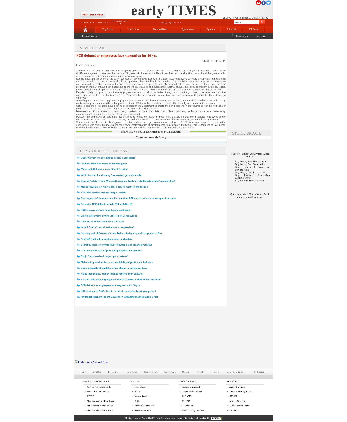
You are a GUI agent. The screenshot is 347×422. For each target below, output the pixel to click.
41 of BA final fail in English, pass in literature (106, 239)
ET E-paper (259, 372)
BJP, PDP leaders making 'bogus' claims (103, 192)
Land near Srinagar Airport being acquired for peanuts (111, 250)
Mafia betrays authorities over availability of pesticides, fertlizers (117, 262)
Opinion (211, 29)
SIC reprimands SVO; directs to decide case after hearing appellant (118, 291)
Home (83, 372)
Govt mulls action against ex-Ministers (102, 221)
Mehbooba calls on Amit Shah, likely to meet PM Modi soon (114, 186)
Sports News (188, 29)
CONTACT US (88, 22)
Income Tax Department (192, 391)
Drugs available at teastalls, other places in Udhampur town (114, 268)
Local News (133, 29)
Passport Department (191, 387)
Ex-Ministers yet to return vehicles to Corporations (109, 215)
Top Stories (107, 29)
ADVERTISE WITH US (119, 22)
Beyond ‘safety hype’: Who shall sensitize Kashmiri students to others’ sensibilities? (128, 181)
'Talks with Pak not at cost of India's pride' (104, 169)
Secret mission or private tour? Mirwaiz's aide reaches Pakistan (116, 244)
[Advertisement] (151, 335)
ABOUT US (103, 22)
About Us (96, 372)
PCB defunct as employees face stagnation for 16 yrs (116, 55)
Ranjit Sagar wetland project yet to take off (104, 256)
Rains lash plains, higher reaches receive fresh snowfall (112, 273)
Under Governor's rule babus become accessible (108, 157)
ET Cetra (253, 29)
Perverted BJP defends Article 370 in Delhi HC (106, 204)
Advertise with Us (235, 372)
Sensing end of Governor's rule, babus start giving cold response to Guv (121, 233)
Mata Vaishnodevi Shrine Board (100, 401)
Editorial (231, 29)
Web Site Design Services (193, 410)
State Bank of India (142, 410)
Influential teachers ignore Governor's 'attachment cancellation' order (119, 297)
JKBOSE (233, 396)
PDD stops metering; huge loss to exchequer (106, 210)
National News (160, 29)
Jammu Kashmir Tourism (98, 391)
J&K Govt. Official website (99, 387)
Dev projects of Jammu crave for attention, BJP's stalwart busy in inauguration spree (128, 198)
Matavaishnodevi (141, 396)
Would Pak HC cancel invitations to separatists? (107, 227)
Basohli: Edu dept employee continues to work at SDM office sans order (121, 279)
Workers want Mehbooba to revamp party (104, 163)
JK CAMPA (187, 396)
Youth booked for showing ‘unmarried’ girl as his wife (111, 175)
